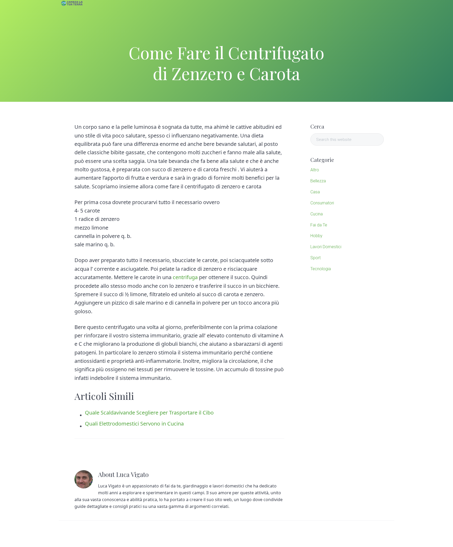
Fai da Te (318, 224)
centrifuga (185, 277)
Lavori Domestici (325, 246)
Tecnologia (320, 268)
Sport (315, 257)
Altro (314, 169)
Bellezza (318, 180)
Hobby (316, 235)
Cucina (316, 213)
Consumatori (322, 202)
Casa (315, 191)
